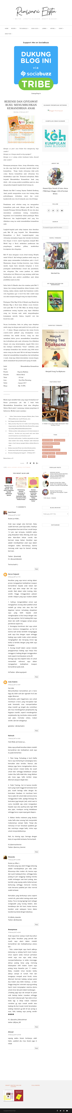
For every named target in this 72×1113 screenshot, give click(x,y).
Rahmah (11, 736)
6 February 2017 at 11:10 (14, 577)
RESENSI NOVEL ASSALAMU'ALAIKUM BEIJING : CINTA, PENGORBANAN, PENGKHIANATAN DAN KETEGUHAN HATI (59, 475)
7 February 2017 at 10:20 (14, 738)
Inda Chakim (12, 682)
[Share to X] (30, 463)
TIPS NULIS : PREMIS (49, 498)
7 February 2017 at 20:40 (14, 859)
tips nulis (51, 456)
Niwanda (11, 857)
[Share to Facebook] (27, 463)
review (20, 467)
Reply (36, 569)
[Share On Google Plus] (37, 463)
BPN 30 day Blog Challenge (51, 450)
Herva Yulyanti (13, 574)
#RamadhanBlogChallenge (51, 443)
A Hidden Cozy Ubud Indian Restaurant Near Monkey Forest (55, 424)
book (9, 467)
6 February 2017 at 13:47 (14, 684)
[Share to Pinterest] (33, 463)
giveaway (14, 467)
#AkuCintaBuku (47, 440)
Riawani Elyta (12, 1110)
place (44, 456)
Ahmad (10, 1032)
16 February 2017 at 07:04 (14, 1034)
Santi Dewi (12, 512)
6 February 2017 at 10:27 (14, 515)
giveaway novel (61, 453)
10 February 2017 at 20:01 (14, 932)
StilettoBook (26, 467)
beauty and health (49, 453)
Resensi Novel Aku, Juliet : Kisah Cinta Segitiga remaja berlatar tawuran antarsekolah (59, 484)
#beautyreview (47, 446)
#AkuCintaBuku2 (59, 440)
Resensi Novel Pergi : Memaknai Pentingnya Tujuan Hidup (58, 492)
